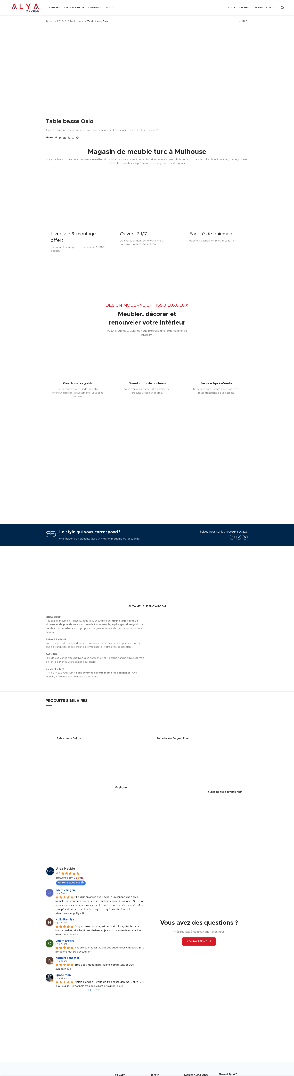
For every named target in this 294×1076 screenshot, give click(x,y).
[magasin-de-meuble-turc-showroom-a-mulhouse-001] (174, 617)
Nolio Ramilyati (65, 919)
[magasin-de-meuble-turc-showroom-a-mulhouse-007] (174, 625)
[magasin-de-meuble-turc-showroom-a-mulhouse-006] (223, 621)
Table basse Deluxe (69, 738)
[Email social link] (64, 138)
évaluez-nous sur (69, 882)
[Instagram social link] (238, 537)
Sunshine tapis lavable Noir (225, 792)
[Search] (282, 7)
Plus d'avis (95, 990)
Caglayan (121, 787)
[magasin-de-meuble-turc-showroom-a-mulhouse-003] (174, 621)
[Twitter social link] (60, 138)
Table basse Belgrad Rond (173, 738)
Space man (63, 975)
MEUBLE (62, 21)
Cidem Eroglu (64, 940)
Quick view (90, 715)
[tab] (147, 605)
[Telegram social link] (77, 138)
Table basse (77, 21)
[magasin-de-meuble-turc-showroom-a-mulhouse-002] (223, 617)
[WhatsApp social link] (73, 138)
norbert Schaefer (67, 958)
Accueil (50, 21)
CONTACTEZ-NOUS (199, 941)
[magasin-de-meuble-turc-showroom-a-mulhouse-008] (223, 625)
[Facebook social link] (56, 138)
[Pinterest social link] (69, 138)
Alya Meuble (65, 868)
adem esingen (65, 890)
